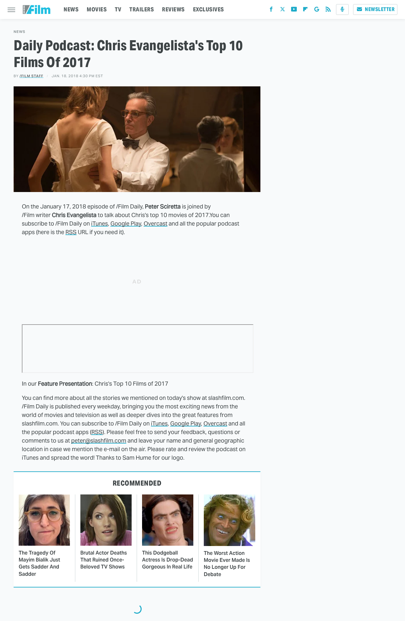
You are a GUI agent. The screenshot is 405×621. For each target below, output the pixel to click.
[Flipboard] (305, 11)
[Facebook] (271, 11)
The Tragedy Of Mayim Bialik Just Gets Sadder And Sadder (39, 563)
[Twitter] (282, 11)
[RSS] (328, 11)
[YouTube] (293, 11)
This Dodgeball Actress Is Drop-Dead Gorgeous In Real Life (167, 560)
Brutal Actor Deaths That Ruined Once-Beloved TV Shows (103, 560)
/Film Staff (31, 76)
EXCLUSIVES (208, 9)
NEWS (71, 9)
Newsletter (380, 9)
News (19, 32)
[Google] (316, 11)
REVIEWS (173, 9)
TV (118, 9)
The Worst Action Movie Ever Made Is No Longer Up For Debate (227, 564)
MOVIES (97, 9)
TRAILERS (141, 9)
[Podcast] (342, 9)
